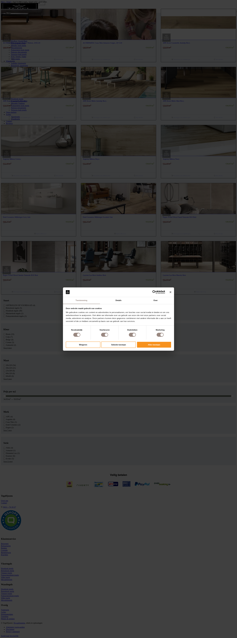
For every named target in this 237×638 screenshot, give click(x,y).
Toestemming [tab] (81, 300)
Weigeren (83, 345)
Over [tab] (155, 300)
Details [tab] (119, 300)
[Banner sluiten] (170, 292)
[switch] (104, 335)
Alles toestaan (154, 345)
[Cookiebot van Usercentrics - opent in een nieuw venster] (154, 292)
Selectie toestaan (118, 345)
